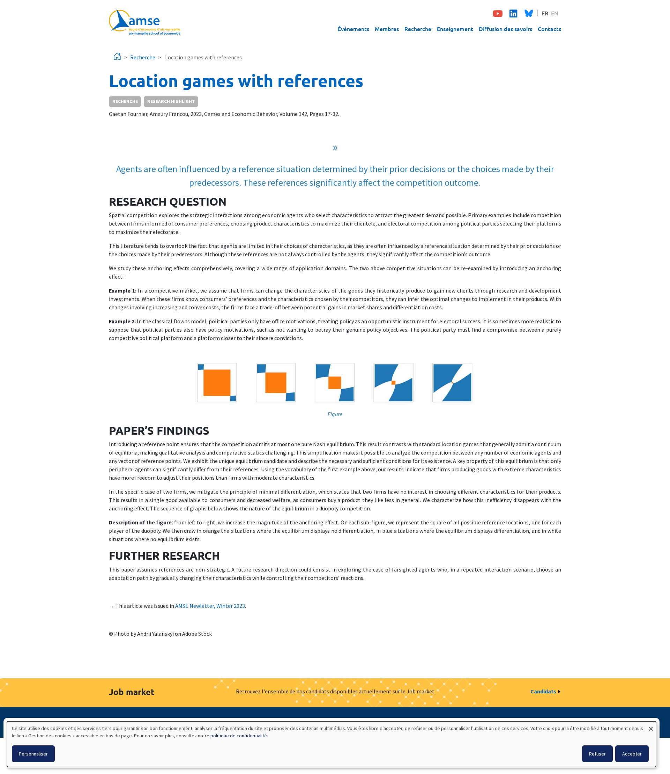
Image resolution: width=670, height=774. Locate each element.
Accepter (632, 754)
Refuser (597, 754)
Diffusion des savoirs (505, 28)
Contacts (549, 28)
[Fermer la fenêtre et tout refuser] (651, 725)
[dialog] (331, 744)
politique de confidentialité (238, 735)
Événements (353, 28)
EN (554, 13)
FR (545, 13)
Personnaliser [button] (33, 754)
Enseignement (455, 28)
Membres (387, 28)
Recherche (417, 28)
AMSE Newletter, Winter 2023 (210, 605)
